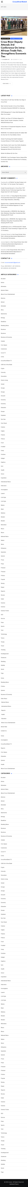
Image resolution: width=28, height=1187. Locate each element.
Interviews (3, 485)
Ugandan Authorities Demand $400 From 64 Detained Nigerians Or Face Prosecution (13, 205)
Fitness (3, 439)
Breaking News (5, 325)
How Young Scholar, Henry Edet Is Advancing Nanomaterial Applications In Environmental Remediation (13, 236)
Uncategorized (5, 653)
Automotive (4, 314)
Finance (3, 435)
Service (3, 618)
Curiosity (3, 372)
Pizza (2, 560)
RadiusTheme (15, 1184)
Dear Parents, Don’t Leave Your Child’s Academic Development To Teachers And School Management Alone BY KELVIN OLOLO (13, 147)
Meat (2, 509)
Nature (2, 540)
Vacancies (3, 657)
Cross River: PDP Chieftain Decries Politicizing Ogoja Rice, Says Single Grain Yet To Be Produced (13, 190)
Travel (2, 646)
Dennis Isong (4, 380)
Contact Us (4, 731)
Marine (2, 505)
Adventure (3, 286)
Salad (2, 599)
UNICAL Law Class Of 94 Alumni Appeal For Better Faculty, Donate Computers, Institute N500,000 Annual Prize (12, 120)
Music (2, 528)
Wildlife (3, 665)
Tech (2, 630)
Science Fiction (5, 610)
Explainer (3, 415)
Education (3, 407)
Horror (2, 474)
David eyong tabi (5, 211)
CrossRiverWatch (20, 2)
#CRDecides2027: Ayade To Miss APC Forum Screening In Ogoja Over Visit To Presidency (14, 228)
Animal (2, 302)
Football (3, 446)
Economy (3, 399)
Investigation (4, 489)
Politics (3, 575)
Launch (3, 493)
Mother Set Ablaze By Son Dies (9, 153)
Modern (3, 517)
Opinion (3, 556)
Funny (2, 450)
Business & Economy (6, 337)
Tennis (2, 638)
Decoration (4, 376)
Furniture (3, 454)
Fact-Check (4, 423)
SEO (2, 614)
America (3, 298)
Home (2, 678)
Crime (2, 356)
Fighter (3, 431)
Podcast (3, 567)
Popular (3, 579)
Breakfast (3, 321)
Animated (3, 306)
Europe (3, 411)
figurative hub (4, 203)
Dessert (3, 396)
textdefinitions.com (6, 226)
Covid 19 (3, 353)
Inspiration (3, 478)
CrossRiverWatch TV (6, 360)
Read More (6, 83)
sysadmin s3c (6, 59)
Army (2, 310)
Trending (3, 649)
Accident (3, 278)
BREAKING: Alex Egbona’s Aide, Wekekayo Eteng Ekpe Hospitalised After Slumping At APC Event (13, 213)
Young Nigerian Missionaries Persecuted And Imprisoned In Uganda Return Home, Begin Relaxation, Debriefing (13, 197)
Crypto (2, 368)
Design (3, 388)
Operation (3, 552)
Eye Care (3, 419)
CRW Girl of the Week (6, 364)
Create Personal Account (7, 188)
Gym (2, 466)
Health (2, 470)
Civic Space (4, 345)
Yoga (2, 673)
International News (6, 481)
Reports (3, 591)
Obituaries (3, 548)
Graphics (3, 462)
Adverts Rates (4, 290)
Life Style (3, 497)
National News (5, 536)
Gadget (3, 458)
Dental (2, 384)
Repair (2, 587)
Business (3, 329)
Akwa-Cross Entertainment (8, 294)
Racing (2, 583)
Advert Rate (4, 726)
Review (3, 595)
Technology (4, 634)
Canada (3, 341)
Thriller (2, 642)
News (2, 544)
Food (2, 442)
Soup (2, 622)
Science (3, 603)
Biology (3, 317)
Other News (4, 698)
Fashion (3, 427)
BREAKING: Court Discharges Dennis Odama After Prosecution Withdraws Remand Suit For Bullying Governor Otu (14, 159)
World (2, 669)
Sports (2, 626)
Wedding (3, 661)
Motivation (3, 524)
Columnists (4, 349)
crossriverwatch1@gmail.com (12, 262)
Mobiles (3, 513)
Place (2, 564)
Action (2, 282)
